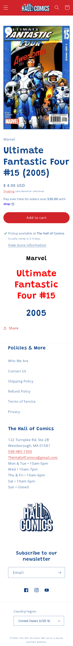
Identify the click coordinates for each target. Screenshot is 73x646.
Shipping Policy (20, 381)
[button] (6, 7)
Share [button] (13, 328)
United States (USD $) (34, 621)
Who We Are (18, 361)
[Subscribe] (59, 572)
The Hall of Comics (30, 638)
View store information (27, 245)
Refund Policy (19, 391)
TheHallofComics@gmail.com (33, 457)
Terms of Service (22, 401)
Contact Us (17, 371)
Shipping (8, 191)
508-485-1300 (20, 451)
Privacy (14, 412)
